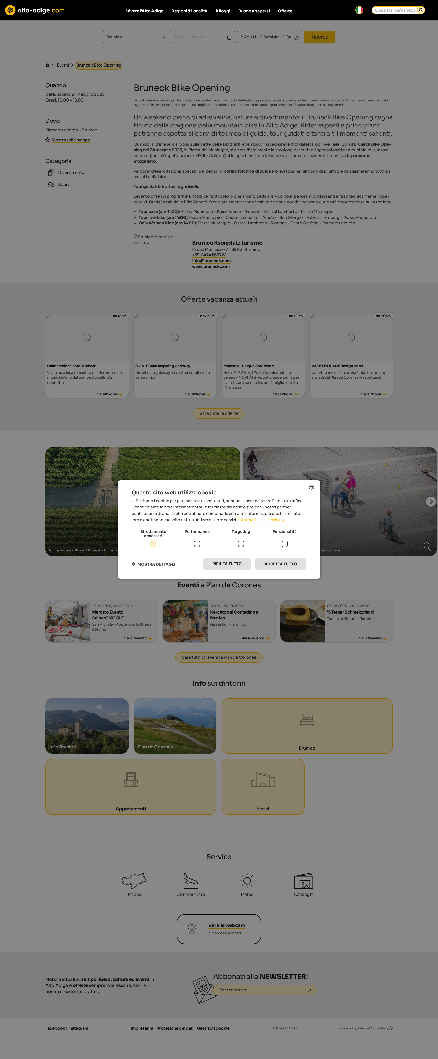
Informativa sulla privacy (261, 519)
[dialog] (219, 529)
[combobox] (311, 487)
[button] (153, 564)
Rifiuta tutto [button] (227, 563)
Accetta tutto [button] (281, 564)
